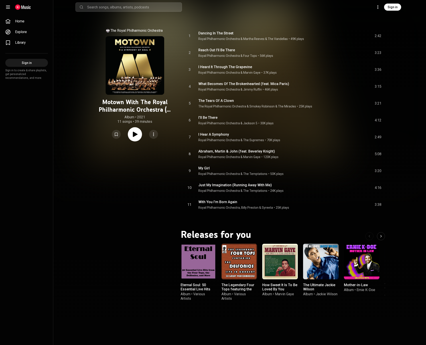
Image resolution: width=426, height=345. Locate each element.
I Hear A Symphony (213, 134)
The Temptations (255, 174)
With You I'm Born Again (217, 202)
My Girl (204, 168)
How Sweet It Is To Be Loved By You (279, 287)
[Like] (345, 36)
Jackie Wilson (326, 294)
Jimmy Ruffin (252, 89)
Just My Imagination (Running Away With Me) (235, 185)
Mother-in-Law (356, 285)
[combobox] (134, 7)
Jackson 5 (250, 123)
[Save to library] (116, 134)
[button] (116, 134)
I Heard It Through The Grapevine (225, 67)
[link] (26, 21)
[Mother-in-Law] (361, 261)
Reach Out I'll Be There (216, 50)
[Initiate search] (81, 7)
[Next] (381, 236)
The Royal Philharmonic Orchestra (136, 30)
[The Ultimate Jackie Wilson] (321, 261)
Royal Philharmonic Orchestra (219, 39)
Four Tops (250, 56)
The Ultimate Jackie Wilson (319, 287)
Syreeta (267, 207)
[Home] (23, 7)
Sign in (393, 7)
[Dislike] (353, 36)
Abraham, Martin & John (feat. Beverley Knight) (236, 151)
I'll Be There (207, 117)
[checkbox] (378, 36)
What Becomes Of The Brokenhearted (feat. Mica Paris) (243, 84)
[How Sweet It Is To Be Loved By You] (280, 261)
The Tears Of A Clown (216, 101)
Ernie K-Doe (366, 290)
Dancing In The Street (215, 33)
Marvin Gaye (251, 72)
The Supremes (253, 140)
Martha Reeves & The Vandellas (265, 39)
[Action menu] (153, 134)
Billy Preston (249, 207)
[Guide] (8, 7)
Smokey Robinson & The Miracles (272, 106)
